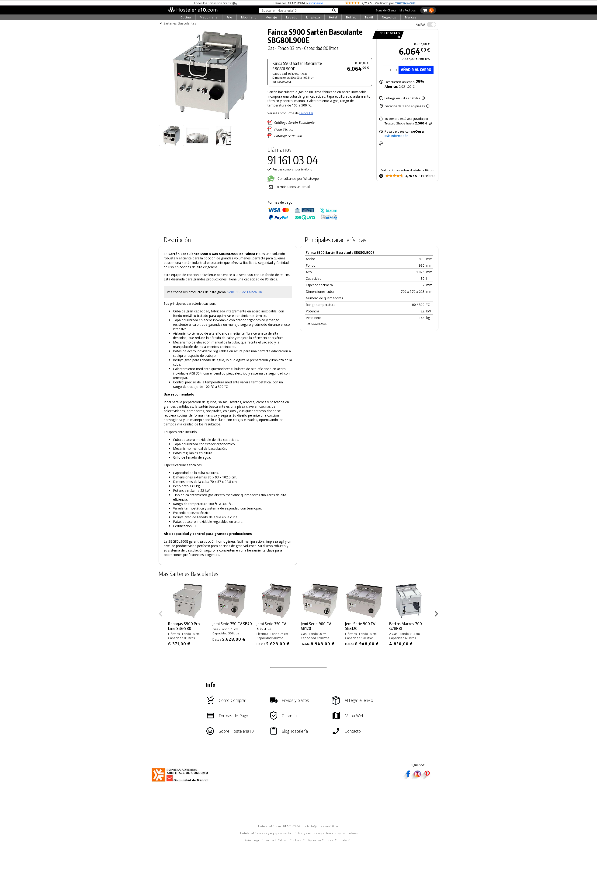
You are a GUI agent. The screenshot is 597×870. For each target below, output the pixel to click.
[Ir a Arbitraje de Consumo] (181, 782)
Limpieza (313, 17)
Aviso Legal (252, 840)
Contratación (343, 840)
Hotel (333, 17)
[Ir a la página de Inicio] (193, 11)
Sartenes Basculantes (179, 23)
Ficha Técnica (284, 129)
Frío (230, 17)
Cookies (295, 840)
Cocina (185, 17)
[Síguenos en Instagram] (417, 778)
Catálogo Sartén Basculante (294, 122)
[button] (437, 614)
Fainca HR (306, 113)
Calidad (283, 840)
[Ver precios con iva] (431, 24)
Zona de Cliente (385, 10)
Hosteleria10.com (269, 826)
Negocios (389, 17)
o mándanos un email (293, 186)
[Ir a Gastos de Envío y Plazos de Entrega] (398, 37)
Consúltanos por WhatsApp (298, 178)
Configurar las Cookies (318, 840)
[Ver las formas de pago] (302, 218)
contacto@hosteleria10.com (321, 826)
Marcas (411, 17)
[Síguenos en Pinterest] (426, 778)
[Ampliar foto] (211, 121)
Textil (369, 17)
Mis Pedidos (407, 10)
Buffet (351, 17)
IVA (420, 24)
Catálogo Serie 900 (288, 136)
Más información (396, 136)
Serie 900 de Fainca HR (244, 292)
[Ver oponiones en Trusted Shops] (405, 3)
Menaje (271, 17)
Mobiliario (249, 17)
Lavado (292, 17)
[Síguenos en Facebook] (408, 778)
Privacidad (269, 840)
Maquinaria (209, 17)
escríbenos (316, 3)
